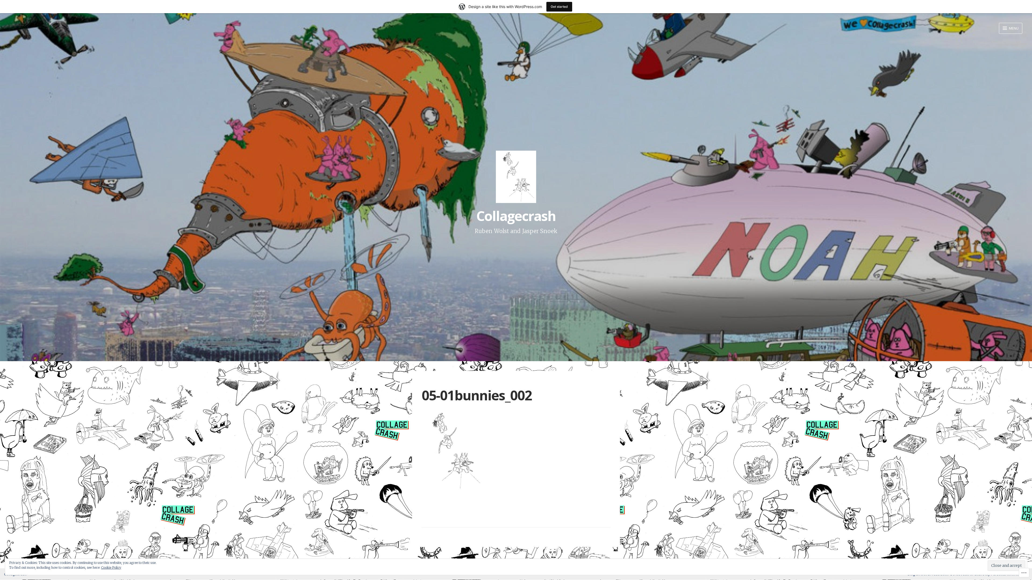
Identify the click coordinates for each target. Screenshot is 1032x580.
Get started (559, 7)
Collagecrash (516, 216)
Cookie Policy (111, 568)
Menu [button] (1013, 28)
